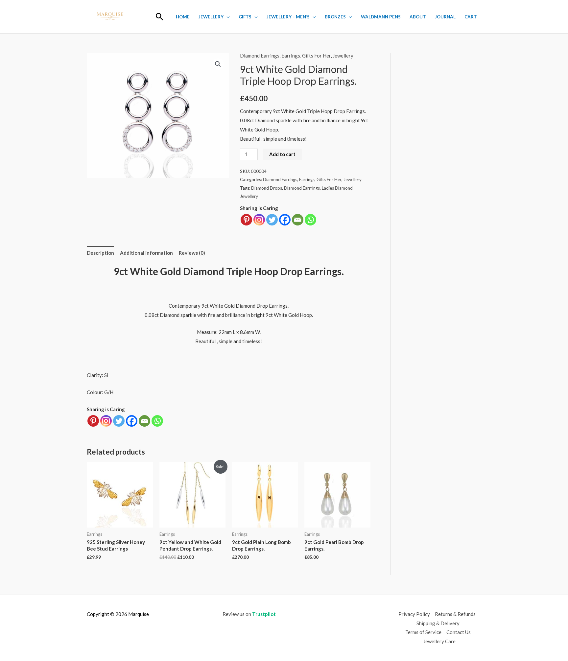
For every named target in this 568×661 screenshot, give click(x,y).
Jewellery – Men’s (288, 16)
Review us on (249, 614)
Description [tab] (100, 253)
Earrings (290, 56)
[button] (159, 17)
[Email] (297, 219)
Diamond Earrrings (302, 188)
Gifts (245, 16)
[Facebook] (285, 219)
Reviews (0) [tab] (192, 253)
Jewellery (211, 16)
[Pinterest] (246, 219)
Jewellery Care (439, 641)
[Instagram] (259, 219)
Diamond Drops (266, 188)
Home (183, 16)
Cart (470, 16)
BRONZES (335, 16)
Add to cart (282, 154)
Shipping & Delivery (438, 623)
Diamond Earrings (259, 56)
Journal (445, 16)
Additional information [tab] (146, 253)
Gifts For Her (316, 56)
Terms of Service (423, 632)
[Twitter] (272, 219)
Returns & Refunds (455, 614)
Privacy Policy (414, 614)
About (418, 16)
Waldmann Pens (381, 16)
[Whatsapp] (310, 219)
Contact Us (458, 632)
